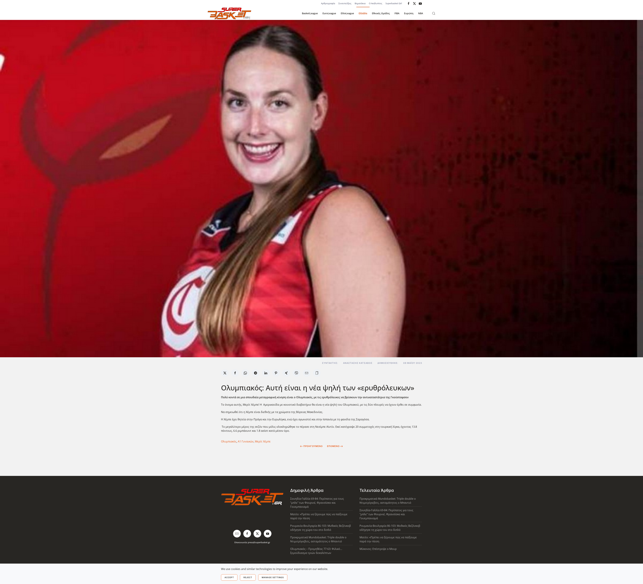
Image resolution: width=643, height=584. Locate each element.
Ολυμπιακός (228, 441)
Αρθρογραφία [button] (328, 3)
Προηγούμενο (313, 446)
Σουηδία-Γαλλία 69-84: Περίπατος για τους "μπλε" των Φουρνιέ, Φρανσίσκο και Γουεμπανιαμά (317, 503)
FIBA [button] (397, 13)
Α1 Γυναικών (246, 441)
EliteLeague (347, 13)
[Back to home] (229, 13)
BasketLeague (310, 13)
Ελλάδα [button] (363, 13)
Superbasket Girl (393, 3)
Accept (229, 577)
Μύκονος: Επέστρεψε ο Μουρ (378, 549)
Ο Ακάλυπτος (375, 3)
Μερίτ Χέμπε (263, 441)
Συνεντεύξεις (344, 3)
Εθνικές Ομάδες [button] (381, 13)
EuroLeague (329, 13)
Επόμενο (333, 446)
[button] (433, 13)
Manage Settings (273, 577)
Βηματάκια (360, 3)
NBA (420, 13)
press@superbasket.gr (259, 542)
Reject (247, 577)
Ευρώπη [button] (408, 13)
